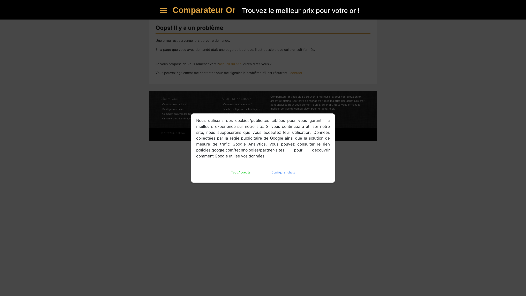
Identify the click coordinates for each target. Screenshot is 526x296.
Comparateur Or (205, 10)
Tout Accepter (241, 172)
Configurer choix (283, 172)
